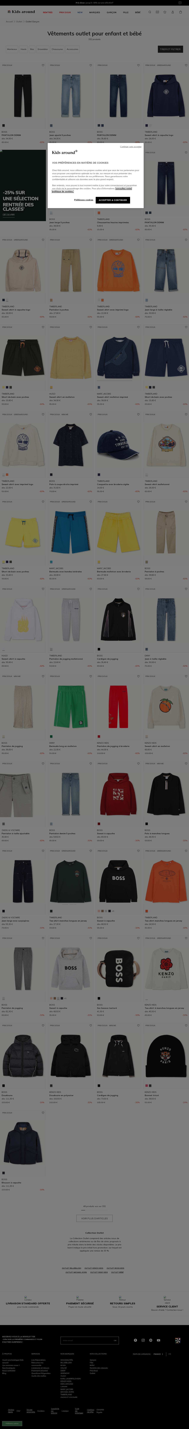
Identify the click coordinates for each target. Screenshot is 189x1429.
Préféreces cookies (83, 200)
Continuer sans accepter (130, 147)
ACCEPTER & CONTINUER (113, 200)
